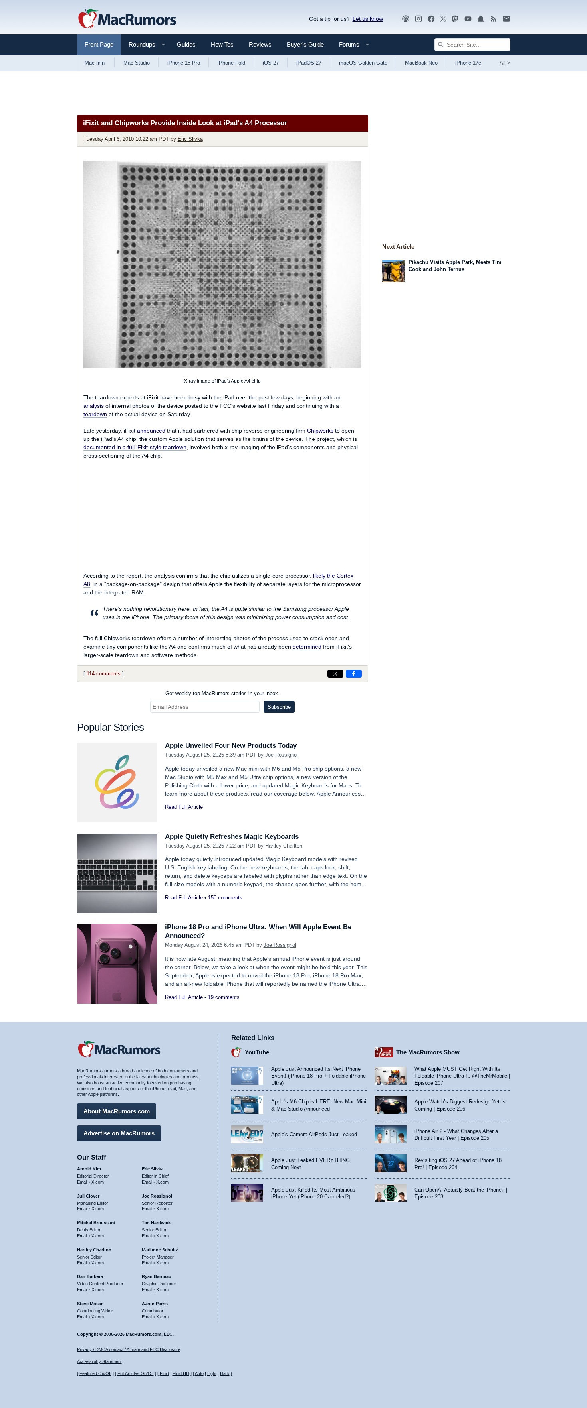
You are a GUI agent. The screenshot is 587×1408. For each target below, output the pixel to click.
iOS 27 (271, 63)
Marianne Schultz (160, 1249)
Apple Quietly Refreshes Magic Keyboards (232, 836)
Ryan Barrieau (156, 1276)
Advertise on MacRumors (119, 1133)
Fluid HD (181, 1373)
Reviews (260, 44)
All (505, 63)
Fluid (164, 1373)
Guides (186, 44)
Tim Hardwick (156, 1222)
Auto (199, 1373)
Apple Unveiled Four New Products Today (231, 745)
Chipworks (320, 430)
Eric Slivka (190, 139)
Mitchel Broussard (96, 1222)
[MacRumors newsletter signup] (506, 19)
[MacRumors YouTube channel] (468, 19)
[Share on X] (335, 674)
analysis (93, 406)
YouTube (257, 1052)
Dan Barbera (90, 1276)
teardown (95, 414)
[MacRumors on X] (443, 19)
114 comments (104, 673)
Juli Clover (88, 1196)
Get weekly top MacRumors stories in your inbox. (222, 693)
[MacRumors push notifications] (481, 19)
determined (307, 646)
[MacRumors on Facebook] (431, 19)
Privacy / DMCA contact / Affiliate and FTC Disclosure (128, 1349)
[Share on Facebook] (354, 674)
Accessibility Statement (99, 1361)
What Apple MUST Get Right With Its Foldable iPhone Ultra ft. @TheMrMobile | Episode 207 (462, 1076)
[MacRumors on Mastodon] (455, 19)
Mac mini (95, 63)
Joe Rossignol (281, 755)
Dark (225, 1373)
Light (211, 1373)
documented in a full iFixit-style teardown (134, 447)
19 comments (224, 997)
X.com (97, 1182)
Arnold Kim (89, 1168)
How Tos (222, 44)
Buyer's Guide (305, 44)
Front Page (99, 44)
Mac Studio (136, 63)
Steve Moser (90, 1303)
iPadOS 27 (308, 63)
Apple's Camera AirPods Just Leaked (314, 1134)
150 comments (225, 898)
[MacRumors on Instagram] (418, 19)
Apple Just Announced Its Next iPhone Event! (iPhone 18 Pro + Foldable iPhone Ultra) (318, 1076)
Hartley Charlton (283, 846)
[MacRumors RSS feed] (494, 19)
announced (151, 430)
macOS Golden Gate (363, 63)
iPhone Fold (231, 63)
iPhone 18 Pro (183, 63)
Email (82, 1182)
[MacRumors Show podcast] (406, 19)
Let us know (368, 19)
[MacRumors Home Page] (127, 19)
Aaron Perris (155, 1303)
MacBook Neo (421, 63)
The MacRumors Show (428, 1052)
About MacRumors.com (116, 1111)
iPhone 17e (468, 63)
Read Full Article (184, 807)
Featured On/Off (95, 1373)
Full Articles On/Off (135, 1373)
